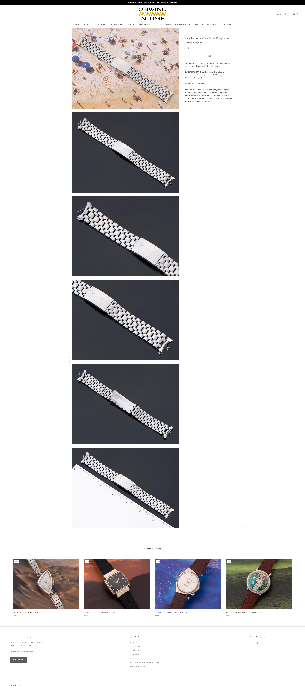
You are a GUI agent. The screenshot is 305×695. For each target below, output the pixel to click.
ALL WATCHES (100, 24)
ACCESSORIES (116, 24)
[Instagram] (257, 643)
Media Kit (133, 658)
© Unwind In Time (15, 685)
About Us (134, 642)
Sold (209, 56)
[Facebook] (251, 643)
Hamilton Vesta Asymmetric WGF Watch (27, 612)
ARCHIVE (130, 24)
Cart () (296, 14)
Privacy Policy (135, 654)
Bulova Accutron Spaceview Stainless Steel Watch (243, 612)
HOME (86, 24)
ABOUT (158, 24)
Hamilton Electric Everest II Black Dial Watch (99, 612)
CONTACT (228, 24)
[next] (297, 585)
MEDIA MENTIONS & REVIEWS (207, 24)
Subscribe (18, 660)
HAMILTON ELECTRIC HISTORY (178, 24)
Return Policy (135, 650)
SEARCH (76, 24)
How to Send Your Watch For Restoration (147, 662)
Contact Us (135, 646)
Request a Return (137, 666)
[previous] (7, 585)
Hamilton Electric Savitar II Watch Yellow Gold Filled (173, 612)
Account (279, 14)
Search (287, 14)
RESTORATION (144, 24)
